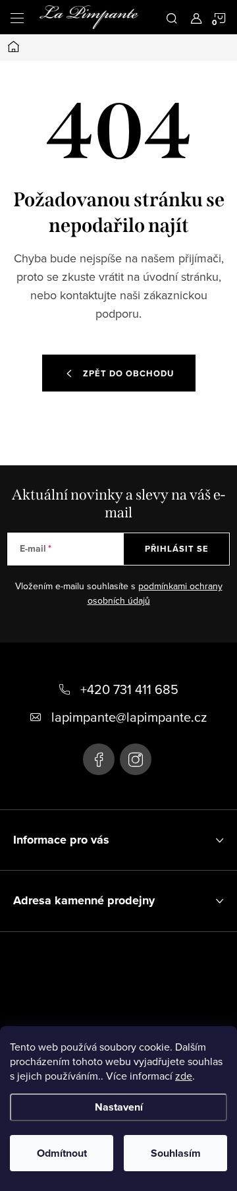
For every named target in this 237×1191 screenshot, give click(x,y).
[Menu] (17, 17)
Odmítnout (62, 1153)
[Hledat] (172, 17)
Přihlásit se (177, 548)
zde (183, 1075)
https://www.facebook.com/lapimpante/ (99, 759)
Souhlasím (176, 1153)
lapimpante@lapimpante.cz (129, 716)
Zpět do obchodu (128, 373)
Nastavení (119, 1107)
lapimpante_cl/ (135, 759)
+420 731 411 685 (129, 689)
